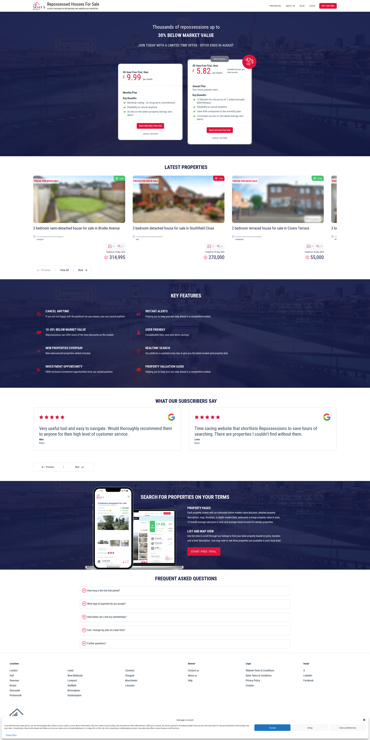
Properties (275, 6)
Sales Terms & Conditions (259, 675)
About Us (290, 6)
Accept (272, 727)
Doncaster (15, 690)
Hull (12, 675)
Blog (302, 6)
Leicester (129, 685)
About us (192, 675)
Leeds (70, 670)
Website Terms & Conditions (260, 670)
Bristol (13, 685)
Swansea (14, 680)
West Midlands (75, 675)
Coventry (129, 670)
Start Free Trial (204, 551)
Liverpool (72, 680)
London (13, 670)
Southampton (74, 695)
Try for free (328, 6)
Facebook (308, 680)
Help (190, 680)
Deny (310, 727)
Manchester (131, 680)
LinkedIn (307, 675)
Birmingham (73, 690)
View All (64, 270)
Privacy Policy (11, 735)
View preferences (347, 727)
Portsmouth (16, 695)
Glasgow (129, 675)
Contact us (193, 670)
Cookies (250, 685)
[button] (364, 719)
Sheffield (71, 685)
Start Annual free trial (220, 130)
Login (312, 6)
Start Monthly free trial (150, 125)
